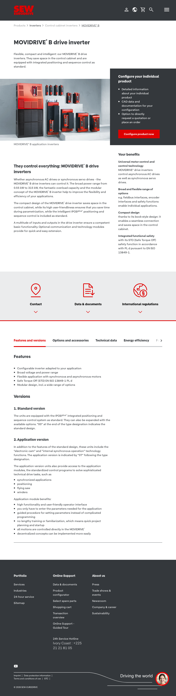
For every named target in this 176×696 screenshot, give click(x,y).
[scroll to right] (161, 340)
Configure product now (139, 134)
